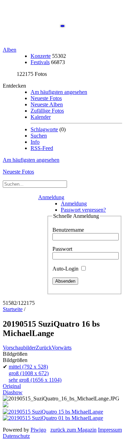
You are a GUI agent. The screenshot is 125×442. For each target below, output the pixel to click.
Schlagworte (44, 129)
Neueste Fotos (46, 98)
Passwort (62, 249)
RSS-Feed (42, 148)
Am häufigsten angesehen (59, 92)
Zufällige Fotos (47, 111)
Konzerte (41, 56)
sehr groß (35, 380)
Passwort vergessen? (83, 210)
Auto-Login (66, 269)
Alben (9, 50)
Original (12, 386)
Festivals (40, 62)
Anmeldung (51, 197)
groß (29, 373)
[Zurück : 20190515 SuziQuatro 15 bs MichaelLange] (53, 412)
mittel (28, 367)
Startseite (13, 309)
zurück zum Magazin (73, 430)
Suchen (39, 136)
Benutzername (68, 230)
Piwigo (38, 430)
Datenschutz (16, 436)
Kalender (41, 117)
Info (35, 142)
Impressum (110, 430)
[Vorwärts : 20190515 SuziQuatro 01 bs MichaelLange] (53, 418)
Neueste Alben (47, 104)
